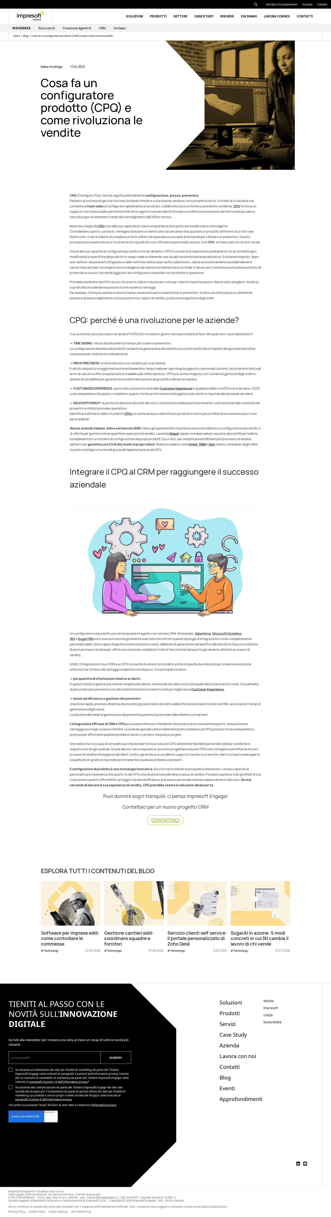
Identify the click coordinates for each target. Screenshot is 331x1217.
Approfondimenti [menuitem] (241, 1099)
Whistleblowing (81, 1211)
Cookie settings (58, 1211)
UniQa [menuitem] (268, 1015)
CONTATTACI (165, 820)
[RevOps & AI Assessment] (279, 4)
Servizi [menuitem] (228, 1023)
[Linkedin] (319, 4)
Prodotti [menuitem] (230, 1013)
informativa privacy (104, 1105)
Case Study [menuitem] (233, 1034)
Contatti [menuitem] (230, 1066)
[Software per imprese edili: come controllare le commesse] (70, 917)
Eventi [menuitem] (227, 1088)
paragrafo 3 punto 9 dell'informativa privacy (43, 1099)
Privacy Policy (16, 1211)
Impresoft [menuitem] (270, 1008)
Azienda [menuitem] (229, 1045)
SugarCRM (85, 639)
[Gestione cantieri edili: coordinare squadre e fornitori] (134, 917)
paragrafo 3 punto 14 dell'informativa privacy (58, 1082)
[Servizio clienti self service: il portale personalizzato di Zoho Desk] (197, 917)
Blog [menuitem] (225, 1077)
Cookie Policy (37, 1211)
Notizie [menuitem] (268, 1001)
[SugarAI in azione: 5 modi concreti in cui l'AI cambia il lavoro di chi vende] (260, 917)
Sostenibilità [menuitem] (272, 1022)
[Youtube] (304, 4)
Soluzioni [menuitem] (231, 1002)
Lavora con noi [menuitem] (238, 1056)
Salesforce (203, 633)
